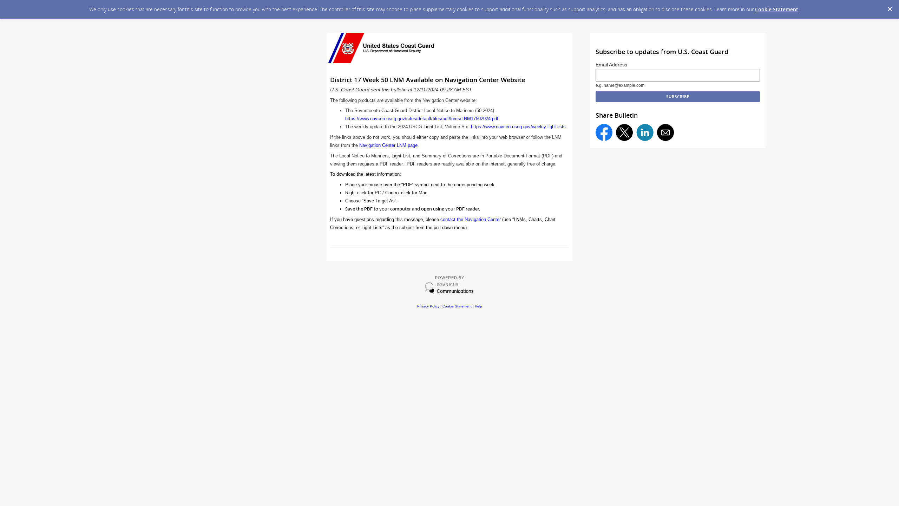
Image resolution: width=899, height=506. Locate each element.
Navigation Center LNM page (388, 145)
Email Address (611, 64)
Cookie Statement (776, 9)
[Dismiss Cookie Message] (890, 9)
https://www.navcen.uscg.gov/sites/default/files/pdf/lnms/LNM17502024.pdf (421, 118)
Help (478, 306)
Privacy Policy (428, 306)
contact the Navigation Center (470, 219)
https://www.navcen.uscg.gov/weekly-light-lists (518, 126)
